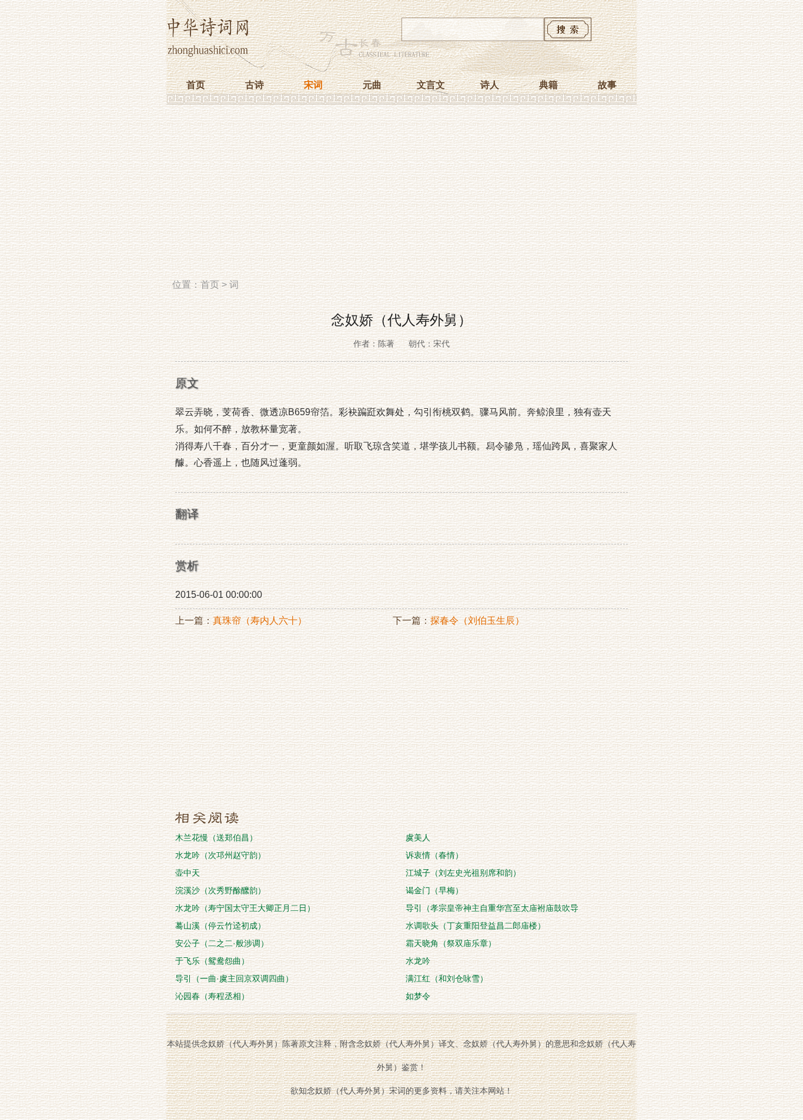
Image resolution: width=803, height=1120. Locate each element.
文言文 (431, 85)
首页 (195, 85)
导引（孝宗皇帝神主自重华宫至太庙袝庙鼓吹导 (492, 908)
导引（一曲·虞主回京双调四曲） (234, 978)
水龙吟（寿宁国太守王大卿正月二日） (245, 908)
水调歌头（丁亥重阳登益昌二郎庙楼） (476, 925)
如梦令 (418, 996)
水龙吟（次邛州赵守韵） (220, 855)
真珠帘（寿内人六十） (260, 620)
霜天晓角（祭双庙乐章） (451, 943)
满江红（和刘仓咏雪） (447, 978)
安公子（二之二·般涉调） (222, 943)
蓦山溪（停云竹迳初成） (220, 925)
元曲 (372, 85)
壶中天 (187, 872)
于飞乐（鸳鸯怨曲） (212, 961)
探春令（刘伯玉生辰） (477, 620)
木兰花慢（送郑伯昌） (216, 837)
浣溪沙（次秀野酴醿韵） (220, 890)
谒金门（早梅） (434, 890)
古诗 (254, 85)
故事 (607, 85)
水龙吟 (418, 961)
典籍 (548, 85)
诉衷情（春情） (434, 855)
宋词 (313, 85)
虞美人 (418, 837)
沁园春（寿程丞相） (212, 996)
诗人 (489, 85)
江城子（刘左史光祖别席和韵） (463, 872)
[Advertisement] (401, 195)
